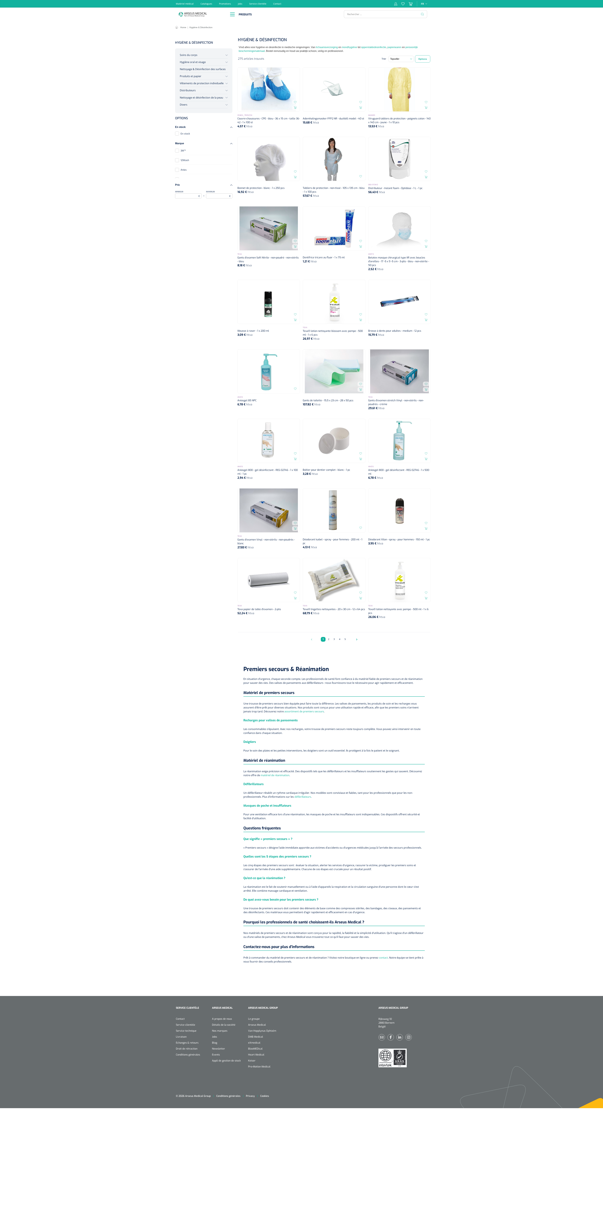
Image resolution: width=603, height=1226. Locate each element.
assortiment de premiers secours (304, 711)
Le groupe (254, 1018)
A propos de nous (222, 1018)
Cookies (264, 1096)
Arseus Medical (257, 1024)
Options (422, 59)
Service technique (186, 1030)
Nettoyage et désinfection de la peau (201, 97)
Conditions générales (188, 1054)
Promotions (225, 3)
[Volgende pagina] (356, 639)
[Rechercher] (422, 14)
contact (383, 957)
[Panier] (409, 3)
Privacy (250, 1096)
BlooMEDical (255, 1048)
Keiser (251, 1060)
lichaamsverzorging (327, 47)
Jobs (240, 3)
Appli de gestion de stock (226, 1060)
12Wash (185, 160)
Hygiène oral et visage (193, 62)
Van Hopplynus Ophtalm (262, 1030)
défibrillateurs (302, 796)
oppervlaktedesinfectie (373, 47)
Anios (184, 169)
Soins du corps (188, 55)
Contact (277, 3)
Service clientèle (257, 3)
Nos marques (219, 1030)
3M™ (183, 150)
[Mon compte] (395, 3)
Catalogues (206, 3)
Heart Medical (256, 1054)
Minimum (187, 194)
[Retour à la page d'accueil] (201, 14)
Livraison (181, 1036)
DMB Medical (255, 1036)
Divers (183, 104)
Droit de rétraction (186, 1048)
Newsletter (218, 1048)
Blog (214, 1042)
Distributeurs (188, 90)
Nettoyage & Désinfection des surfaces (203, 69)
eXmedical (254, 1042)
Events (216, 1054)
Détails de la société (223, 1024)
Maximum (218, 194)
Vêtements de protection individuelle (202, 83)
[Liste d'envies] (401, 3)
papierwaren (394, 47)
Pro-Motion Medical (259, 1066)
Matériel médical (185, 3)
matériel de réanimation (275, 775)
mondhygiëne (349, 47)
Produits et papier (190, 76)
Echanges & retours (187, 1042)
